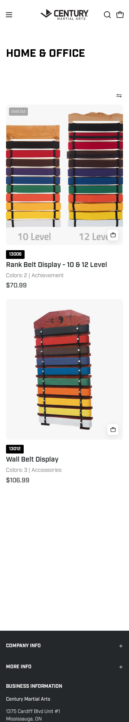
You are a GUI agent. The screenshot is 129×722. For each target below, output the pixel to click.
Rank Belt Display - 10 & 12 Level (56, 265)
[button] (107, 15)
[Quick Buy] (112, 235)
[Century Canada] (64, 15)
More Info (19, 667)
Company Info (23, 646)
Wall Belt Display (32, 459)
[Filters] (119, 95)
